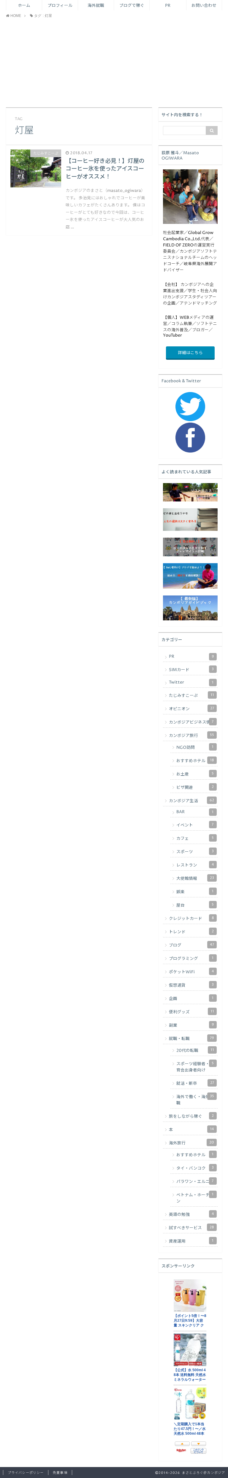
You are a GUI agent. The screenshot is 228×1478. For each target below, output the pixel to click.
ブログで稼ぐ (131, 5)
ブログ (191, 945)
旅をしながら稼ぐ (191, 1116)
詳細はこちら (190, 353)
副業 (191, 1025)
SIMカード (191, 670)
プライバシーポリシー (26, 1473)
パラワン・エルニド (195, 1181)
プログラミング (191, 958)
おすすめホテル (195, 761)
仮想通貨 (191, 985)
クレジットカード (191, 918)
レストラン (195, 865)
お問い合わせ (203, 5)
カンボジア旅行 (191, 735)
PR (167, 5)
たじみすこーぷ (191, 695)
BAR (194, 812)
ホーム (24, 5)
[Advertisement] (114, 62)
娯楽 (194, 892)
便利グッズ (191, 1012)
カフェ (195, 838)
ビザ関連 (195, 787)
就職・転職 (191, 1038)
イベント (194, 825)
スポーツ (195, 852)
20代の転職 (195, 1050)
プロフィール (60, 5)
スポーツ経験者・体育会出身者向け (195, 1067)
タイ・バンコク (195, 1168)
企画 (191, 998)
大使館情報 (195, 878)
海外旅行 (191, 1143)
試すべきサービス (191, 1228)
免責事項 (60, 1473)
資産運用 (191, 1241)
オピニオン (191, 709)
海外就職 (96, 5)
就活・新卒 (195, 1083)
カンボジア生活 (191, 801)
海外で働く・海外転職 (195, 1100)
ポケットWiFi (191, 972)
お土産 (195, 774)
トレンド (191, 932)
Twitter (191, 682)
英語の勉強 (191, 1214)
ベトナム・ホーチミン (195, 1198)
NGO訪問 (194, 747)
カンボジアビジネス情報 (192, 722)
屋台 (195, 905)
